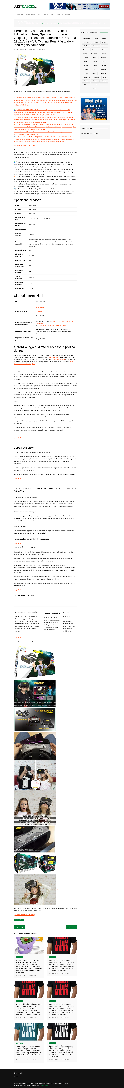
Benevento (86, 42)
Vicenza (95, 88)
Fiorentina (94, 53)
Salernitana (103, 73)
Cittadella (95, 46)
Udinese (86, 85)
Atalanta (104, 38)
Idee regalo (42, 49)
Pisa (94, 69)
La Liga (46, 14)
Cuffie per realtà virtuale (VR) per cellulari (53, 325)
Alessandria (87, 38)
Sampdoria (20, 920)
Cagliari (86, 46)
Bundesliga (60, 14)
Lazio (85, 61)
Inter (94, 57)
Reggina (86, 73)
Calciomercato (19, 14)
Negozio (67, 14)
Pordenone (103, 69)
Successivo (70, 927)
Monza (86, 65)
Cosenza (85, 50)
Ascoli (96, 38)
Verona (104, 85)
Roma (94, 73)
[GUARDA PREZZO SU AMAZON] (24, 146)
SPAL (104, 77)
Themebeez (45, 1085)
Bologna (96, 42)
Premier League (30, 14)
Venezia (95, 85)
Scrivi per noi (18, 1073)
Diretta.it (95, 133)
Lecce (95, 61)
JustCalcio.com (20, 49)
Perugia (86, 69)
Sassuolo (96, 77)
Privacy (16, 1077)
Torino (104, 81)
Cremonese (95, 50)
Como (104, 46)
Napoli (95, 65)
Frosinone (103, 53)
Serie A (39, 14)
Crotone (104, 50)
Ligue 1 (52, 14)
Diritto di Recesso (53, 357)
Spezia (86, 81)
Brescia (104, 42)
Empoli (85, 53)
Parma (104, 65)
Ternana (95, 81)
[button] (40, 307)
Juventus (103, 57)
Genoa (86, 57)
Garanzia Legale (59, 359)
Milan (103, 61)
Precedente (20, 927)
